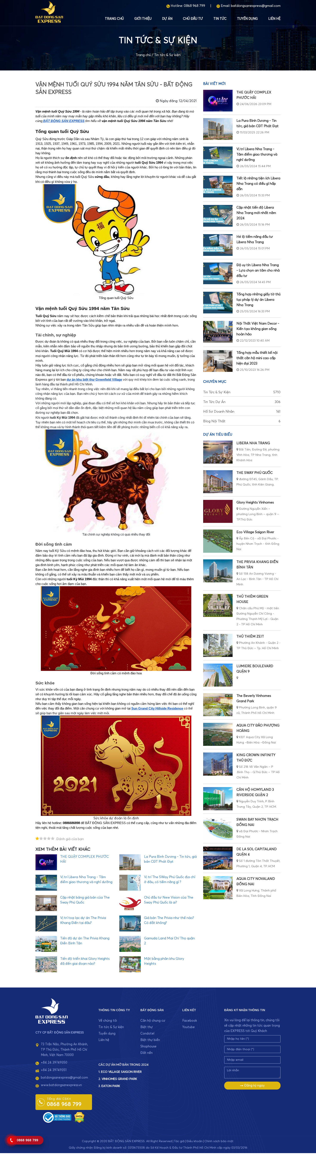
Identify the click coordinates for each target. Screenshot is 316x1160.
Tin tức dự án (242, 402)
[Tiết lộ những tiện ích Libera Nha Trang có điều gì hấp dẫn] (218, 186)
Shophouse (148, 1046)
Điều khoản (194, 1141)
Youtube (188, 1027)
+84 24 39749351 (53, 1070)
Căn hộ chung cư (152, 1020)
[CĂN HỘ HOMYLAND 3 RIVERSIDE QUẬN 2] (218, 798)
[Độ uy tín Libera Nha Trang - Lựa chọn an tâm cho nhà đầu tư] (218, 273)
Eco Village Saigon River (255, 532)
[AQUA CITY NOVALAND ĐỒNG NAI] (218, 887)
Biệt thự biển (150, 1040)
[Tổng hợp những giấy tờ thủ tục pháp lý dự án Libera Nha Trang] (218, 302)
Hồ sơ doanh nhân (242, 411)
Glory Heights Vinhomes (255, 502)
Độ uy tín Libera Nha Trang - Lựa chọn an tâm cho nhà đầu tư (258, 270)
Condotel (147, 1033)
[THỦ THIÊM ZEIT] (218, 645)
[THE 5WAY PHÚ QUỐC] (218, 481)
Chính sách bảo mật (218, 1141)
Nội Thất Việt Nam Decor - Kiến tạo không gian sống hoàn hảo (257, 329)
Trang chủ (114, 18)
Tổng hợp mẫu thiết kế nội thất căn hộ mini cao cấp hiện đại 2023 (257, 358)
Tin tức (220, 18)
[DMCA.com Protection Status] (79, 1117)
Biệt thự (146, 1027)
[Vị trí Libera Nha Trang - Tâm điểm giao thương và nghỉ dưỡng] (218, 157)
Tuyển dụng (247, 18)
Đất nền (146, 1053)
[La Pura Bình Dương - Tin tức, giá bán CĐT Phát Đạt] (218, 129)
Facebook (189, 1020)
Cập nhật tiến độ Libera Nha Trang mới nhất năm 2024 (256, 213)
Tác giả (179, 1141)
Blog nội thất (242, 421)
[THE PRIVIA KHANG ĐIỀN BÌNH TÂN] (218, 570)
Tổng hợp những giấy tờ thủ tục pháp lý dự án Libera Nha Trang (258, 300)
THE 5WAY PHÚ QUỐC (254, 473)
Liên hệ (274, 18)
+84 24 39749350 (54, 1062)
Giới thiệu (143, 18)
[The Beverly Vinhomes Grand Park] (218, 704)
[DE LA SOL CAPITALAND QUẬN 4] (218, 858)
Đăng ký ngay (254, 1085)
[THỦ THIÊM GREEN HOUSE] (218, 605)
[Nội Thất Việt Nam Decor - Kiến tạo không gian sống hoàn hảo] (218, 332)
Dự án (167, 18)
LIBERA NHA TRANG (253, 443)
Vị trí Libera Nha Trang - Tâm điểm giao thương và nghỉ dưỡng (256, 154)
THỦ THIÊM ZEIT (250, 636)
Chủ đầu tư (193, 18)
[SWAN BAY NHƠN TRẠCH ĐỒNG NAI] (218, 828)
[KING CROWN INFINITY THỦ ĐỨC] (218, 763)
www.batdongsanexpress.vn (61, 1085)
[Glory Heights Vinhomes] (218, 511)
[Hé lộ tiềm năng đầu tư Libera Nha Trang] (218, 245)
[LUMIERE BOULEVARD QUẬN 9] (218, 675)
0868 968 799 (194, 6)
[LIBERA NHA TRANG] (218, 452)
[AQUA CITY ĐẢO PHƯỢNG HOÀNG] (218, 734)
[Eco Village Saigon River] (218, 541)
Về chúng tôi (107, 1020)
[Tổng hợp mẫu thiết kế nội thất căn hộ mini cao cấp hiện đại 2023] (218, 361)
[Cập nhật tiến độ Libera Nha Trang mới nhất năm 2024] (218, 216)
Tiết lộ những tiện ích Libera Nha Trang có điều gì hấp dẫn (258, 184)
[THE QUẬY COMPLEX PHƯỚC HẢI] (218, 100)
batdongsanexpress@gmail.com (256, 6)
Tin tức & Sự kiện (167, 55)
